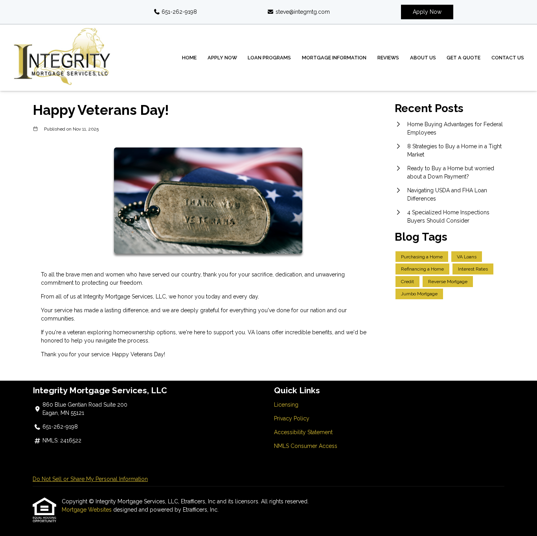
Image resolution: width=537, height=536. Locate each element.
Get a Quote (463, 58)
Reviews (388, 58)
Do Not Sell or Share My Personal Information (90, 479)
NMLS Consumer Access (305, 446)
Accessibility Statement (303, 432)
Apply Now (427, 12)
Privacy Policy (291, 418)
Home (189, 58)
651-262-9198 (178, 12)
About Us (423, 58)
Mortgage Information (334, 58)
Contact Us (507, 58)
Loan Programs (269, 58)
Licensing (286, 405)
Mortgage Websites (87, 510)
